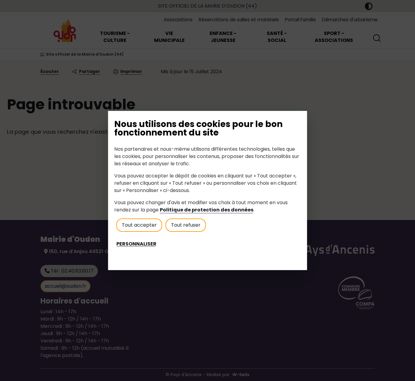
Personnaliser (136, 244)
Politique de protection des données (206, 209)
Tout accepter (139, 224)
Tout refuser (186, 224)
